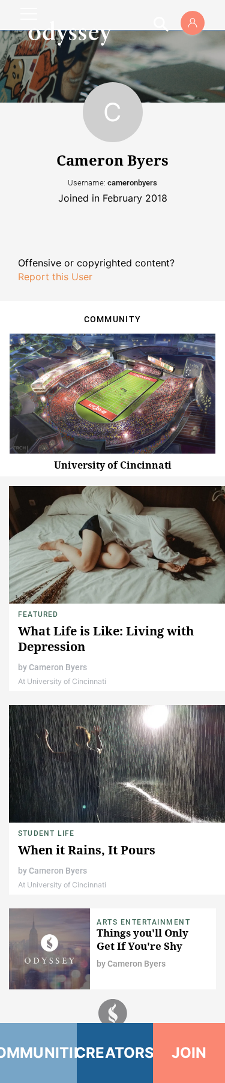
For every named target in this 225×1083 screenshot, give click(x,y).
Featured (38, 614)
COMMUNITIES (38, 1052)
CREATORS (115, 1052)
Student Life (46, 833)
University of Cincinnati (113, 465)
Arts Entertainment (143, 922)
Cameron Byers (58, 667)
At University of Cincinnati (62, 681)
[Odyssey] (69, 33)
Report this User (55, 277)
